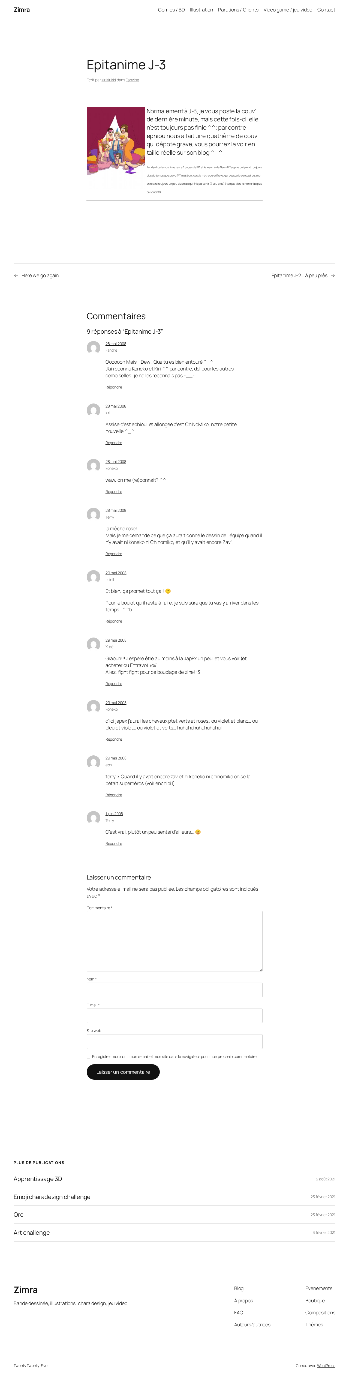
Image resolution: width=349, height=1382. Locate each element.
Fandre (111, 350)
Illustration (201, 9)
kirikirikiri (108, 79)
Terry (110, 517)
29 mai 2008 (116, 572)
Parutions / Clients (238, 9)
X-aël (110, 646)
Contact (326, 9)
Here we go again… (42, 275)
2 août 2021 (325, 1178)
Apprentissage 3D (38, 1178)
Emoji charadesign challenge (52, 1196)
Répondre (114, 387)
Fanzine (132, 79)
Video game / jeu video (288, 9)
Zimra (22, 9)
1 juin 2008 (114, 813)
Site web (94, 1030)
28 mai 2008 (116, 343)
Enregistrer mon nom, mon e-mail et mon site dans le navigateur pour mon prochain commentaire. (174, 1056)
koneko (112, 468)
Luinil (110, 579)
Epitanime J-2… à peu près (300, 275)
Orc (18, 1214)
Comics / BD (171, 9)
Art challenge (32, 1232)
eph (109, 764)
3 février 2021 (324, 1232)
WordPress (326, 1365)
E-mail (93, 1004)
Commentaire (100, 907)
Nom (92, 979)
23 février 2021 (323, 1196)
